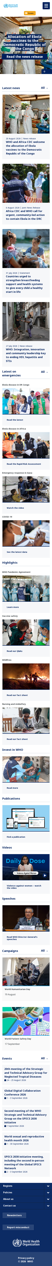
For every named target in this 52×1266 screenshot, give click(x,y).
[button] (46, 5)
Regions (7, 1185)
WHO (30, 1261)
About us (8, 1199)
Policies (7, 1192)
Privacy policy (26, 1258)
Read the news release (24, 56)
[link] (26, 127)
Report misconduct (18, 1227)
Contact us (9, 1205)
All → (44, 88)
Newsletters (14, 1215)
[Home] (10, 5)
